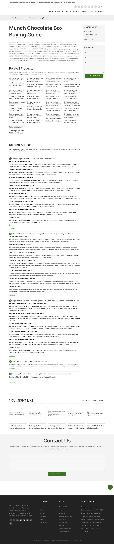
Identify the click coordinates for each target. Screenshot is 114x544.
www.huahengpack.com (58, 540)
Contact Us (43, 522)
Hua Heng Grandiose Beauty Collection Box (35, 108)
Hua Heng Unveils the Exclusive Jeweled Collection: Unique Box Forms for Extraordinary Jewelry (54, 86)
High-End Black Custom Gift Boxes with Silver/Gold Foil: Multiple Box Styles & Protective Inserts (95, 427)
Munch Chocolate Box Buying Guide (35, 18)
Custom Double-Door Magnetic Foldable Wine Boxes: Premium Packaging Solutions (76, 427)
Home (42, 507)
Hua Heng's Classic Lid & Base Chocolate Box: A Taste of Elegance (72, 86)
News (41, 519)
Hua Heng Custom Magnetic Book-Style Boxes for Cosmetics (16, 427)
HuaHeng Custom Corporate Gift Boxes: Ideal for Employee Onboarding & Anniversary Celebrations (56, 427)
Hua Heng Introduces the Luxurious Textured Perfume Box (54, 120)
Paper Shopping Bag (65, 516)
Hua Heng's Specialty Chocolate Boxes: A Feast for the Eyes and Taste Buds (54, 97)
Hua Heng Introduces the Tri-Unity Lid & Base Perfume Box (16, 84)
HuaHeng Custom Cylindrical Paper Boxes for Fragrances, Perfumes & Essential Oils (37, 427)
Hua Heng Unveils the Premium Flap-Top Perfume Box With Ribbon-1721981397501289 (35, 86)
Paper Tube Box (93, 400)
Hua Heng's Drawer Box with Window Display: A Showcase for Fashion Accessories (71, 121)
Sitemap (69, 540)
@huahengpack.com (94, 513)
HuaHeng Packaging (15, 18)
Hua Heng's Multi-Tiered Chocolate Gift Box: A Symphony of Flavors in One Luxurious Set (71, 97)
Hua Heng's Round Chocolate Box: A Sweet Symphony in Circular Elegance (34, 97)
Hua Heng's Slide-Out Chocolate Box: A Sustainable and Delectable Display (34, 121)
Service (42, 513)
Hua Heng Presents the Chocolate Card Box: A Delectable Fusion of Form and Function (54, 109)
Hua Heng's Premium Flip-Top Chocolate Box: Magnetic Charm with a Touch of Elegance (16, 97)
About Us (43, 516)
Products (101, 400)
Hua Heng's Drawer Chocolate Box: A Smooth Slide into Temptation (16, 109)
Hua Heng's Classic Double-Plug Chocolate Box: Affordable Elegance (17, 121)
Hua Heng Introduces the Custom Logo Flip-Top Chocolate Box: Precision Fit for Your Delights (72, 109)
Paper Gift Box (64, 507)
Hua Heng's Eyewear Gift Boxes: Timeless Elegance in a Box (16, 132)
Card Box (84, 400)
